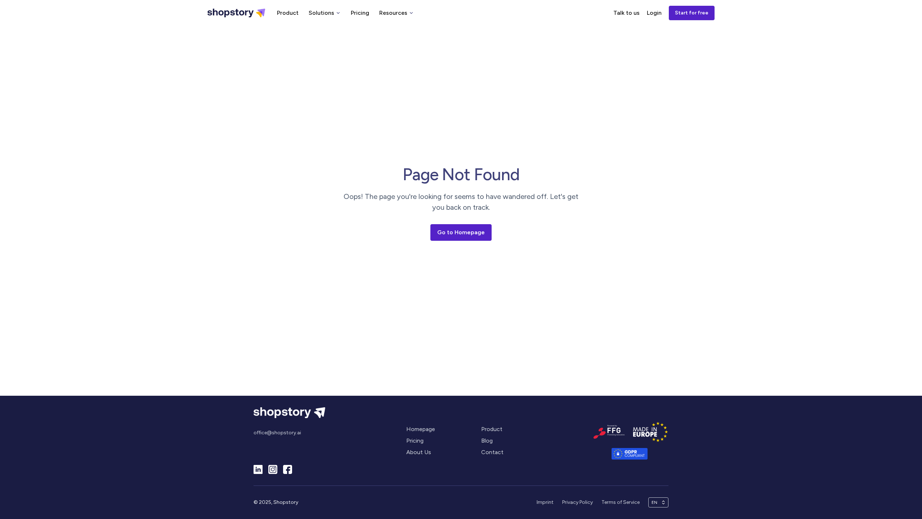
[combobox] (655, 502)
